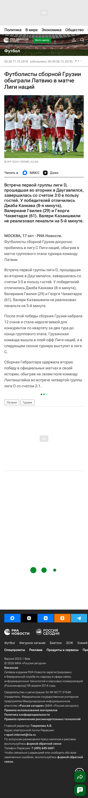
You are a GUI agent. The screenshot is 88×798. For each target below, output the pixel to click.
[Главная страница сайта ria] (5, 40)
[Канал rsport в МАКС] (12, 618)
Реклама (35, 650)
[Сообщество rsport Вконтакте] (46, 618)
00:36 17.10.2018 (16, 61)
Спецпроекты (14, 650)
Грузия (27, 402)
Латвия (12, 402)
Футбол (9, 643)
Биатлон (56, 643)
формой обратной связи (43, 743)
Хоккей (82, 643)
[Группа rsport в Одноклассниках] (62, 618)
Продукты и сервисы (62, 650)
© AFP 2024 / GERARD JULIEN (21, 161)
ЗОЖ (69, 643)
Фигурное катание (32, 643)
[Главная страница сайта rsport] (25, 40)
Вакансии (11, 667)
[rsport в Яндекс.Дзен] (29, 618)
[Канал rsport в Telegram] (79, 618)
